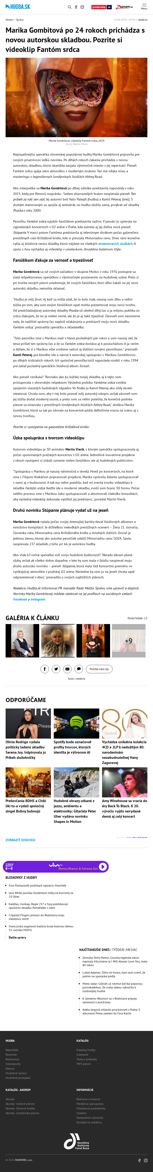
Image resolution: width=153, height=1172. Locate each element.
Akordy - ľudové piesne (20, 1104)
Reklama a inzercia (88, 1099)
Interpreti (82, 1054)
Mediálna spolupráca (89, 1104)
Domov (10, 19)
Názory (10, 1068)
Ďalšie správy (17, 937)
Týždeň (118, 950)
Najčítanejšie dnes (94, 950)
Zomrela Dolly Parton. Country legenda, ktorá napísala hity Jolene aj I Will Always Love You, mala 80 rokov (114, 961)
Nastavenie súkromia (89, 1117)
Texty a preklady (86, 1059)
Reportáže (12, 1050)
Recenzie (11, 1054)
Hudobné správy (16, 1073)
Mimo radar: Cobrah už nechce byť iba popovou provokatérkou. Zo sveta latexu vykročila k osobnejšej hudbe (112, 987)
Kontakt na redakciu (89, 1122)
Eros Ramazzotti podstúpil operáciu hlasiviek (37, 885)
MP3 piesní (83, 1064)
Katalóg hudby (85, 1050)
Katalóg (82, 1040)
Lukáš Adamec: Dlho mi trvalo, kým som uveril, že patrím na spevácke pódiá (113, 974)
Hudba (10, 1040)
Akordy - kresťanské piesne (22, 1113)
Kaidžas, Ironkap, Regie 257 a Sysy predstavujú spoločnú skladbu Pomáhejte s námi (38, 906)
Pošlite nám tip (99, 669)
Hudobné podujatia (18, 1078)
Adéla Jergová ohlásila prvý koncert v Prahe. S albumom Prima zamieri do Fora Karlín (111, 1011)
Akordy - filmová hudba (20, 1108)
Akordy (10, 1099)
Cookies (81, 1113)
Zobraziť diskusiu (20, 840)
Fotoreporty (13, 1064)
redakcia (142, 19)
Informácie (84, 1090)
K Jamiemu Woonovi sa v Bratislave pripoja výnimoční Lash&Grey (109, 1000)
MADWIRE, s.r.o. (23, 1160)
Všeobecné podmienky (90, 1108)
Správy (20, 19)
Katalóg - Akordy (18, 1090)
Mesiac (131, 950)
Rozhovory (12, 1059)
